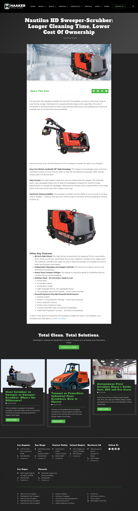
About (41, 6)
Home (33, 6)
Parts (51, 6)
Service (62, 6)
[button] (133, 6)
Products (75, 6)
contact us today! (58, 318)
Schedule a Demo (69, 347)
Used (97, 6)
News (106, 6)
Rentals (88, 6)
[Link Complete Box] (23, 392)
